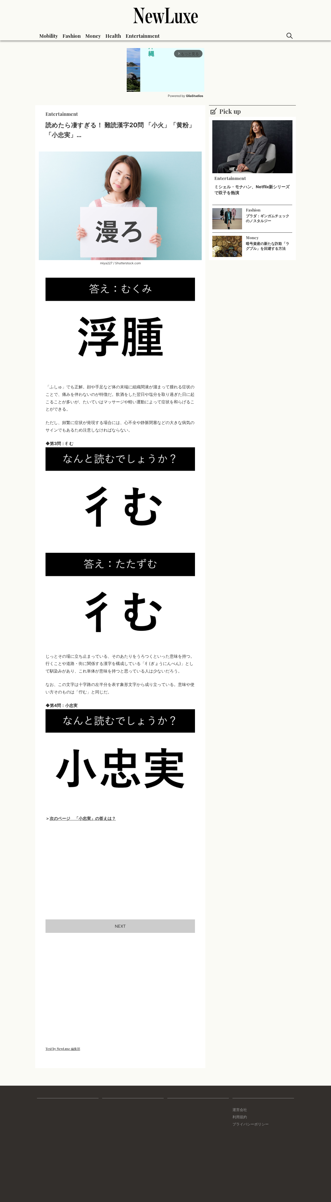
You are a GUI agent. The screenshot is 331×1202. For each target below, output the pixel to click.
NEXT (120, 926)
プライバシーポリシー (250, 1124)
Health (113, 35)
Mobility (48, 35)
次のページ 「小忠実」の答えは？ (83, 818)
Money (93, 35)
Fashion (72, 35)
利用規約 (239, 1117)
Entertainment (143, 35)
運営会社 (239, 1109)
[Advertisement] (120, 876)
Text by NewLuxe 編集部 (63, 1049)
